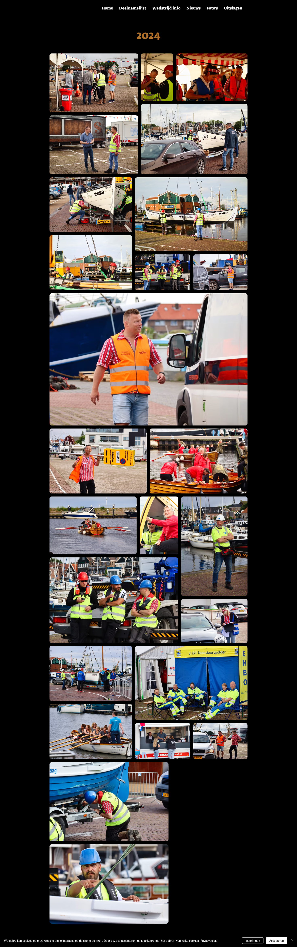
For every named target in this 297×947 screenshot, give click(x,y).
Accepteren (276, 941)
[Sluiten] (292, 940)
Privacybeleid (208, 941)
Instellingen (252, 941)
